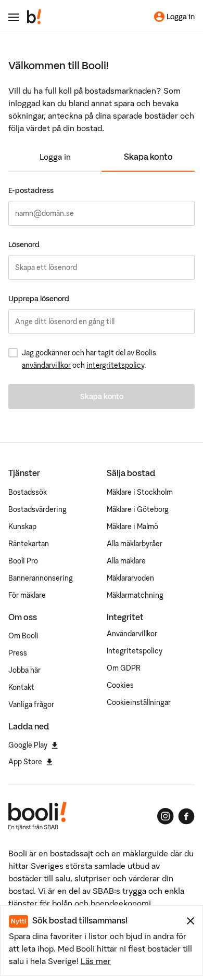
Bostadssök (27, 492)
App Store (25, 761)
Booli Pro (23, 561)
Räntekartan (28, 543)
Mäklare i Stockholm (140, 492)
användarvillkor (46, 365)
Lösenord (24, 244)
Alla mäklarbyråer (134, 543)
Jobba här (24, 670)
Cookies (120, 685)
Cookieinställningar (139, 702)
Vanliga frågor (31, 704)
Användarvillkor (132, 633)
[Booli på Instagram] (165, 816)
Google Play (27, 745)
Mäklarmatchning (135, 595)
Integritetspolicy (134, 651)
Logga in (55, 156)
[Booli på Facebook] (186, 816)
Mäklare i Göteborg (138, 509)
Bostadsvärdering (37, 509)
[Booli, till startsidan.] (34, 16)
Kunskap (22, 526)
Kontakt (21, 687)
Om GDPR (124, 668)
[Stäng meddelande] (190, 921)
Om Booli (23, 635)
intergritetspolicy (115, 365)
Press (17, 653)
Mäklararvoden (130, 578)
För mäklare (27, 595)
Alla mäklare (126, 561)
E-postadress (31, 190)
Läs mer (96, 961)
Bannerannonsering (40, 578)
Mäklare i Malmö (132, 526)
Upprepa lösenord (38, 298)
